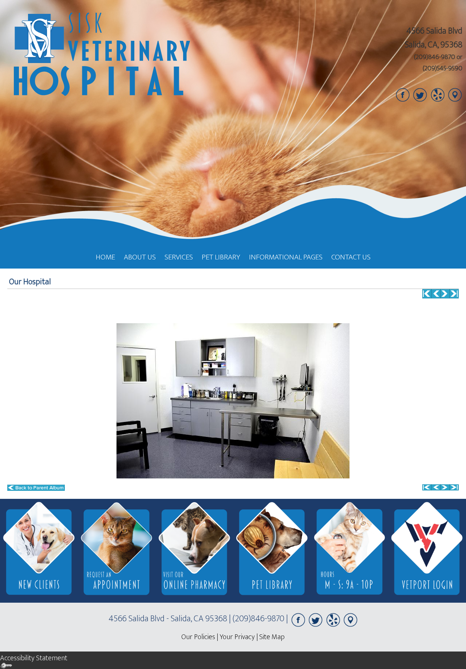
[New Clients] (39, 550)
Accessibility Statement (33, 658)
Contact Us (351, 257)
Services (179, 257)
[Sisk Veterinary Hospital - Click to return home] (99, 55)
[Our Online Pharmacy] (194, 550)
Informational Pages (286, 257)
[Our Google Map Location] (455, 94)
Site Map (272, 637)
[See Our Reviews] (437, 94)
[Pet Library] (272, 550)
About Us (140, 257)
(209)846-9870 (434, 57)
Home (105, 257)
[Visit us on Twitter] (420, 94)
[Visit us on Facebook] (402, 94)
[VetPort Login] (427, 550)
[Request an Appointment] (116, 550)
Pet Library (221, 257)
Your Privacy (237, 637)
